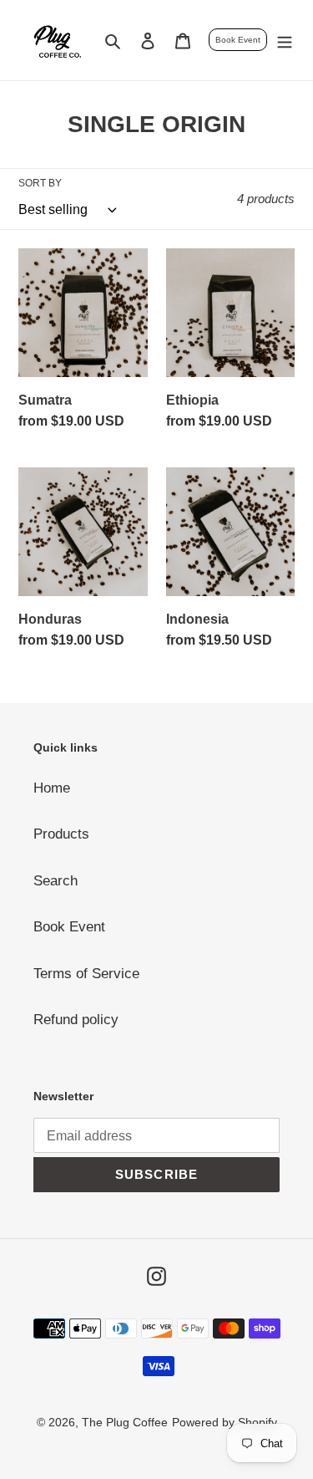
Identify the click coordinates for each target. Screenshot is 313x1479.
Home (51, 788)
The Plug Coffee (125, 1422)
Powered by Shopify (224, 1422)
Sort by (40, 183)
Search (55, 881)
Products (61, 834)
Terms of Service (86, 974)
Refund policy (76, 1020)
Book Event (237, 39)
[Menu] (284, 40)
